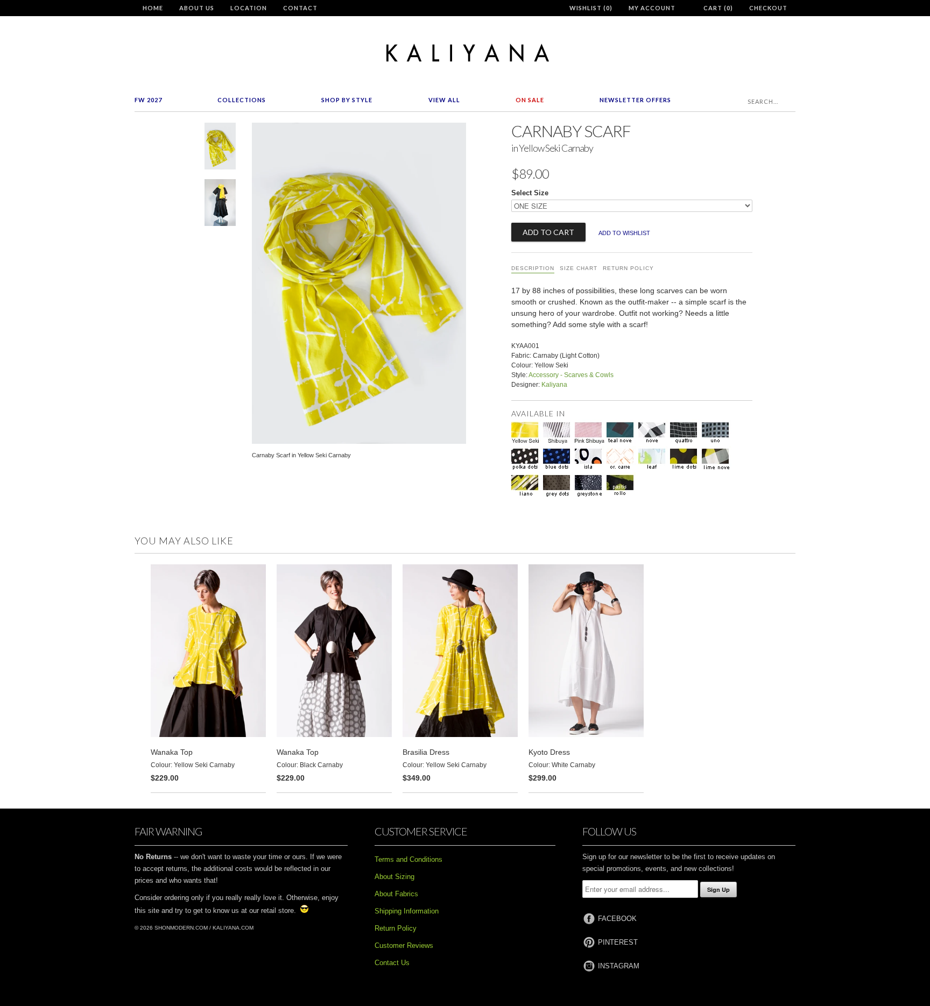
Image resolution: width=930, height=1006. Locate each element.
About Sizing (394, 877)
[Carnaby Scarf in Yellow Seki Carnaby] (220, 148)
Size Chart (578, 268)
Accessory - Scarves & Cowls (571, 375)
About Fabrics (396, 894)
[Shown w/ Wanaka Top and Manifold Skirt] (220, 204)
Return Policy (628, 268)
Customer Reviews (404, 945)
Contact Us (392, 963)
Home (153, 7)
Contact (300, 7)
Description (532, 268)
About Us (196, 7)
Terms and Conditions (408, 859)
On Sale (530, 99)
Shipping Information (407, 911)
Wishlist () (590, 7)
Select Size (529, 193)
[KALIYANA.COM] (465, 53)
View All (444, 99)
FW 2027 (148, 99)
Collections (241, 99)
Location (248, 7)
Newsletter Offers (635, 99)
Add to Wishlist (624, 233)
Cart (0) (718, 7)
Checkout (768, 7)
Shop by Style (346, 99)
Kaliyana (554, 384)
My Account (652, 7)
